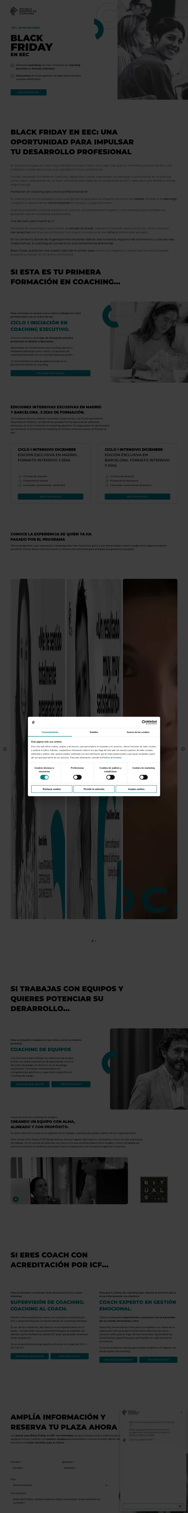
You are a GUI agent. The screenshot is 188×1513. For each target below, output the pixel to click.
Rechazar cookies (52, 789)
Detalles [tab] (94, 732)
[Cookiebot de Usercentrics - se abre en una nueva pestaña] (144, 722)
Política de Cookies (111, 757)
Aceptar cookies (136, 789)
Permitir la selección (94, 789)
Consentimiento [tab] (50, 732)
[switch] (77, 777)
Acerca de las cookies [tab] (138, 732)
